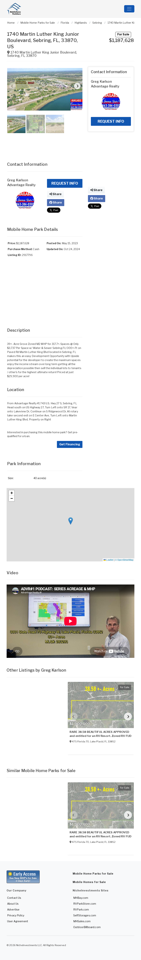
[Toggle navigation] (129, 8)
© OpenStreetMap (124, 559)
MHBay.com (80, 897)
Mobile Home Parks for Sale (93, 873)
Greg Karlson (17, 180)
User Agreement (17, 921)
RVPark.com (81, 909)
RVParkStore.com (84, 903)
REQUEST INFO (64, 183)
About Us (13, 903)
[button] (44, 89)
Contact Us (14, 897)
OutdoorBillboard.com (87, 927)
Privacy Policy (15, 915)
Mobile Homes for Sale (89, 882)
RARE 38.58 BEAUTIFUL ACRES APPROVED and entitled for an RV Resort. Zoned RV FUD (100, 734)
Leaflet (109, 559)
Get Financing (69, 444)
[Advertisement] (44, 144)
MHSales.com (82, 921)
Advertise (13, 909)
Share (57, 194)
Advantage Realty (21, 185)
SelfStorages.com (84, 915)
